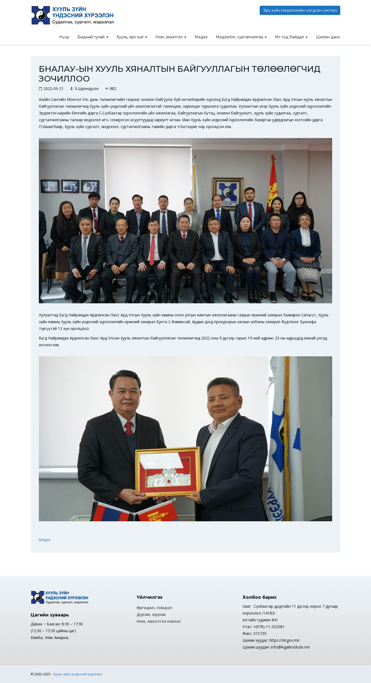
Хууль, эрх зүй (130, 37)
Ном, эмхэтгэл (169, 37)
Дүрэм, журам (151, 614)
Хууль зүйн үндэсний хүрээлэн (77, 674)
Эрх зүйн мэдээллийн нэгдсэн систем (300, 10)
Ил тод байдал (290, 37)
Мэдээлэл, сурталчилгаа (240, 37)
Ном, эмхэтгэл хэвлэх (159, 621)
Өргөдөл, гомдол (154, 607)
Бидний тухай (91, 37)
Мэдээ (200, 37)
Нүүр (64, 37)
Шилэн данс (328, 37)
